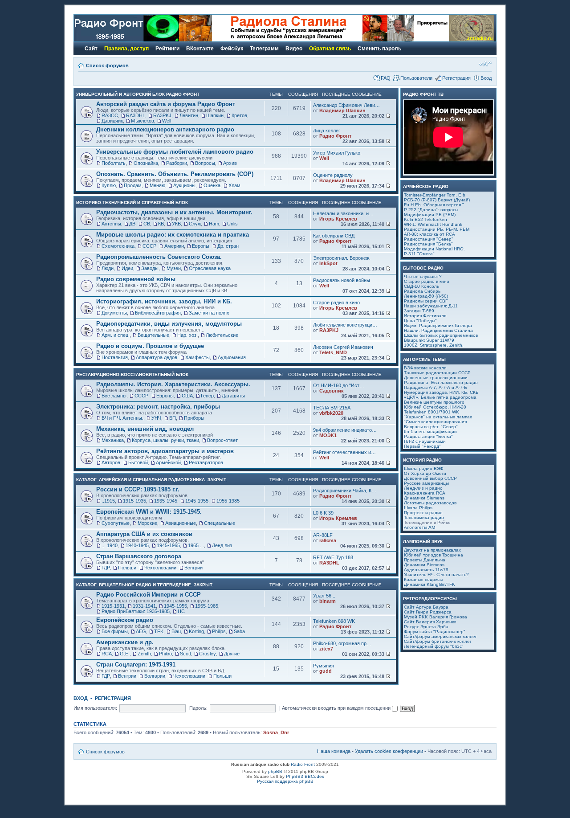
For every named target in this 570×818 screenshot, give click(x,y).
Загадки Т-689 (419, 310)
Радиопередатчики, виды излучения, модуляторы (169, 323)
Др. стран (228, 246)
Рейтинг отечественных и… (344, 452)
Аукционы (184, 185)
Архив (230, 163)
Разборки (176, 163)
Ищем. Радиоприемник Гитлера (438, 325)
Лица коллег (326, 130)
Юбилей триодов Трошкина (433, 554)
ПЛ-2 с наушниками (425, 441)
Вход (486, 78)
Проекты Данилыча (424, 559)
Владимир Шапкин (342, 110)
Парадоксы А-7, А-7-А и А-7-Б (435, 387)
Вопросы (205, 163)
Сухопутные (116, 523)
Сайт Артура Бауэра (426, 607)
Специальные (219, 523)
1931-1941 (144, 606)
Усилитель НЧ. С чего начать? (436, 574)
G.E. (125, 653)
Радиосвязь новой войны (341, 280)
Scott (185, 653)
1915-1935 (134, 500)
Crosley (207, 653)
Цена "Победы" (420, 320)
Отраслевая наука (210, 268)
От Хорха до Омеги (425, 473)
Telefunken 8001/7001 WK (431, 411)
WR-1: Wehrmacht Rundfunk (433, 224)
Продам (133, 185)
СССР (149, 246)
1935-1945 (165, 500)
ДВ (132, 223)
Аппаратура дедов (156, 357)
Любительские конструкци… (345, 324)
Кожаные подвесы (423, 579)
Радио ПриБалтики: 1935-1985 (136, 611)
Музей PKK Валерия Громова (435, 616)
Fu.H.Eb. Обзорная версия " (434, 204)
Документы (114, 312)
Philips (219, 631)
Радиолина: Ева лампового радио (441, 382)
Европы (200, 246)
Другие (232, 653)
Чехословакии (160, 567)
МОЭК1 (328, 435)
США (187, 395)
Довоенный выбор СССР (430, 478)
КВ (161, 223)
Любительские (222, 335)
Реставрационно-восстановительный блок (132, 374)
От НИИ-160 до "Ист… (338, 385)
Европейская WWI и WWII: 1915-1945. (149, 511)
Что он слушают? (423, 276)
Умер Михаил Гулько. (337, 152)
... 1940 (110, 545)
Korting (196, 631)
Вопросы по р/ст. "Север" (431, 426)
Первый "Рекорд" (422, 446)
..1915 (108, 500)
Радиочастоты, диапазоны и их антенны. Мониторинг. (174, 212)
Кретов (239, 115)
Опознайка (146, 163)
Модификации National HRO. (434, 248)
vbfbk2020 (331, 413)
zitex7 (326, 648)
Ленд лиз (222, 545)
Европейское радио (124, 620)
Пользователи (416, 78)
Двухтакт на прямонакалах (432, 550)
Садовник (331, 390)
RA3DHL (135, 115)
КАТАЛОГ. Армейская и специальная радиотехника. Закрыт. (151, 479)
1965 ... (196, 545)
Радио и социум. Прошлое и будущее (150, 346)
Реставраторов (206, 462)
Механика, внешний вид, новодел (145, 428)
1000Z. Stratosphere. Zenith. (434, 345)
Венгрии (193, 567)
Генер (207, 395)
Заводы (150, 268)
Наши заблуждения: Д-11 (431, 305)
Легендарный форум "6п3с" (434, 646)
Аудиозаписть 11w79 (426, 569)
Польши (127, 567)
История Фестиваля (425, 315)
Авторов (111, 462)
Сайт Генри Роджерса (428, 611)
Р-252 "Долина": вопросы (431, 209)
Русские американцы (426, 483)
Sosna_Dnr (276, 732)
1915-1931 (113, 606)
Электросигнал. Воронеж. (341, 258)
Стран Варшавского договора (138, 556)
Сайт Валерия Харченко (430, 621)
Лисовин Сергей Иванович (343, 347)
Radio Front (303, 764)
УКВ (176, 223)
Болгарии (154, 676)
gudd (325, 671)
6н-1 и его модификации (430, 431)
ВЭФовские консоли (425, 367)
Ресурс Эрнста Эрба (426, 626)
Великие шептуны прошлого (434, 402)
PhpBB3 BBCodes (305, 776)
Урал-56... (324, 595)
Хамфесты (197, 357)
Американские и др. (125, 642)
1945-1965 (168, 545)
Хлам (234, 185)
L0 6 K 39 (323, 512)
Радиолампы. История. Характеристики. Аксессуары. (173, 384)
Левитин (188, 115)
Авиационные (180, 523)
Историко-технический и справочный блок (132, 202)
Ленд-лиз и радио (423, 488)
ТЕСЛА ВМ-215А (331, 407)
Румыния (323, 665)
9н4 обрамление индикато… (345, 430)
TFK (158, 631)
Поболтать (114, 163)
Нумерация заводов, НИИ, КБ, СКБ (441, 392)
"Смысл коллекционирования (435, 421)
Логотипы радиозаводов (430, 502)
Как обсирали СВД (333, 235)
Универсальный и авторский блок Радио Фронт (138, 94)
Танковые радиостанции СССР (437, 372)
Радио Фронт (335, 136)
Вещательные (153, 335)
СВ (146, 223)
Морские (147, 523)
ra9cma (327, 540)
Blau (176, 631)
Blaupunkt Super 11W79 (429, 340)
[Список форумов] (126, 39)
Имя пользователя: (95, 708)
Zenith (144, 653)
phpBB (275, 771)
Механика (113, 440)
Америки (174, 246)
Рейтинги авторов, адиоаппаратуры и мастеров (165, 451)
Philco (165, 653)
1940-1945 (137, 545)
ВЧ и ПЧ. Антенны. (122, 418)
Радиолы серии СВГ (426, 301)
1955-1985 (228, 500)
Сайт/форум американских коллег (440, 636)
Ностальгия (115, 357)
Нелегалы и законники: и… (343, 213)
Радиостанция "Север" (428, 239)
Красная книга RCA (424, 493)
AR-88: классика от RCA (429, 234)
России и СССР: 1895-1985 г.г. (137, 489)
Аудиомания (232, 357)
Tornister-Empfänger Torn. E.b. (435, 194)
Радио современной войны (135, 279)
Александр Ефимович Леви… (346, 105)
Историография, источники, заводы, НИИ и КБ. (164, 301)
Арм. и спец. (116, 335)
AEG (141, 631)
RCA (107, 653)
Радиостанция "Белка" (428, 243)
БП (172, 418)
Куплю (109, 185)
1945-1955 (196, 500)
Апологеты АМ (419, 527)
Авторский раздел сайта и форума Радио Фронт (165, 104)
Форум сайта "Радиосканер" (434, 631)
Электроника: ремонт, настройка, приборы (158, 406)
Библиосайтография (158, 312)
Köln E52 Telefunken (425, 219)
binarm (327, 601)
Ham (214, 223)
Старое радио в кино (336, 302)
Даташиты (233, 395)
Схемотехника (118, 246)
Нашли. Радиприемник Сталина (438, 330)
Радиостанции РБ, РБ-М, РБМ (436, 229)
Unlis (232, 223)
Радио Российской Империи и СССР (148, 594)
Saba (239, 631)
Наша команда (333, 751)
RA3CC (110, 115)
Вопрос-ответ (222, 440)
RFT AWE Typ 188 (333, 557)
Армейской (168, 462)
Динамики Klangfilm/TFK (429, 584)
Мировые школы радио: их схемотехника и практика (172, 234)
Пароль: (198, 708)
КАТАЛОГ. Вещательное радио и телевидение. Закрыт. (144, 584)
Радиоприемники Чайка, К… (344, 490)
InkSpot (328, 263)
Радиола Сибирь (422, 291)
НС (181, 611)
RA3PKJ (162, 115)
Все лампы (114, 395)
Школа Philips (418, 507)
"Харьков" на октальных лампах (438, 416)
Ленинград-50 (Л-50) (426, 296)
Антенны (111, 223)
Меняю (157, 185)
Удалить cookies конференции (389, 751)
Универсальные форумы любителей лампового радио (174, 151)
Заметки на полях (209, 312)
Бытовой (138, 462)
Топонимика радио (424, 517)
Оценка (212, 185)
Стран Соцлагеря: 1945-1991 (135, 664)
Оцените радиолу (333, 175)
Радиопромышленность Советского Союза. (159, 257)
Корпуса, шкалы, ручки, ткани (165, 440)
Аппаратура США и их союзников (144, 534)
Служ (195, 223)
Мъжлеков (142, 120)
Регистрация (456, 78)
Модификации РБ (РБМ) (430, 214)
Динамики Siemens (424, 497)
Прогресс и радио (423, 512)
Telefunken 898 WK (334, 621)
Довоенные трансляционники (436, 377)
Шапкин (215, 115)
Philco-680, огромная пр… (342, 643)
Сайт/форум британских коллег (438, 641)
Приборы (194, 418)
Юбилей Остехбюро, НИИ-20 (435, 407)
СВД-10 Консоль (421, 286)
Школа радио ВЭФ (424, 468)
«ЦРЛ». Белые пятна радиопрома (440, 397)
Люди (108, 268)
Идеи (127, 268)
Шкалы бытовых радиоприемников (441, 335)
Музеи (174, 268)
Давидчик (112, 120)
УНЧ (156, 418)
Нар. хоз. (187, 335)
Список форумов (107, 65)
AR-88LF (323, 535)
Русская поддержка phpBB (285, 781)
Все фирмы (115, 631)
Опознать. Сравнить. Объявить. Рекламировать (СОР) (174, 174)
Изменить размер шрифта (485, 64)
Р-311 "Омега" (419, 253)
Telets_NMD (333, 352)
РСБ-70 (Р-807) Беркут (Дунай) (437, 199)
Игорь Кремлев (338, 218)
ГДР (106, 567)
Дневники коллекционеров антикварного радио (165, 129)
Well (166, 120)
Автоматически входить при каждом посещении (337, 708)
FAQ (386, 78)
